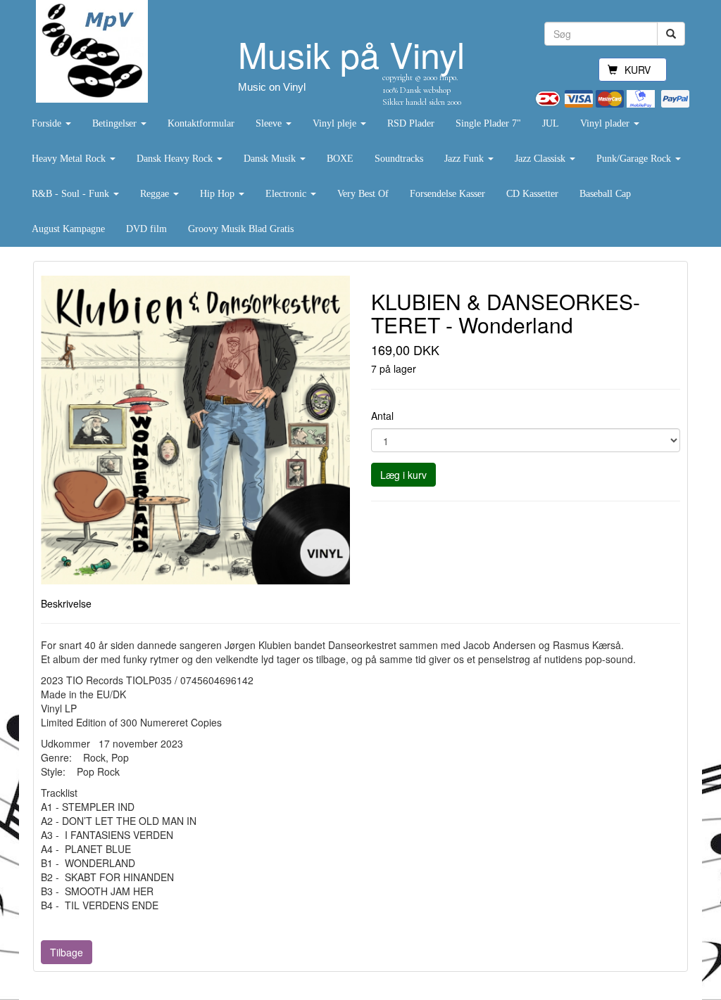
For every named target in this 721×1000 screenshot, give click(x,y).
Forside (48, 123)
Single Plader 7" (488, 123)
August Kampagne (68, 229)
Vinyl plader (606, 123)
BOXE (340, 158)
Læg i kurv (403, 475)
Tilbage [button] (66, 952)
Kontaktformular (201, 123)
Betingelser (115, 123)
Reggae (156, 193)
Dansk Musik (271, 158)
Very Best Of (363, 193)
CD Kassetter (532, 193)
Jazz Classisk (541, 158)
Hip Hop (218, 193)
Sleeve (270, 123)
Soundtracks (399, 158)
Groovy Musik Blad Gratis (241, 229)
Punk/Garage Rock (635, 158)
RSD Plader (410, 123)
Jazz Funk (465, 158)
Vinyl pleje (336, 123)
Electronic (287, 193)
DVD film (146, 229)
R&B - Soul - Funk (72, 193)
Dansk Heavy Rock (176, 158)
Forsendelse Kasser (447, 193)
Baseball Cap (605, 193)
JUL (550, 123)
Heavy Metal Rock (70, 158)
